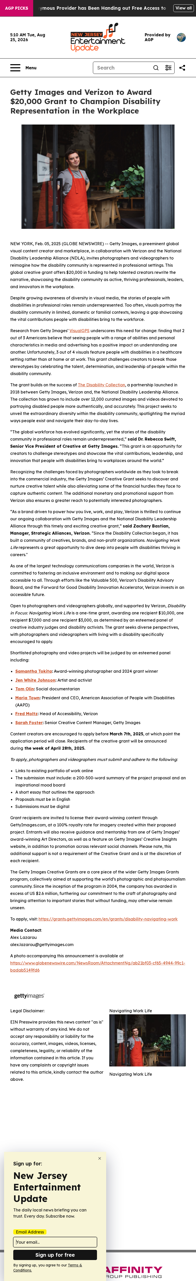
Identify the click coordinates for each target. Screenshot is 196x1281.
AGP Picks (16, 8)
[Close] (99, 1158)
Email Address (30, 1231)
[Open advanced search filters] (168, 68)
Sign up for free (55, 1255)
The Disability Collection (101, 384)
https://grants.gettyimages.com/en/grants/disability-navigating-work (108, 919)
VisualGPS (79, 330)
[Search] (156, 68)
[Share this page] (182, 68)
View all (184, 7)
